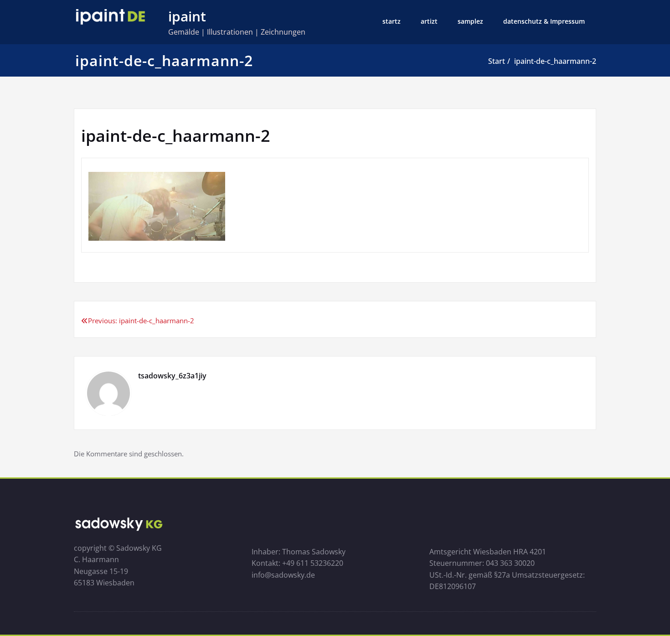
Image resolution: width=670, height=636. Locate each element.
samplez (470, 21)
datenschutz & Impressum (544, 21)
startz (391, 21)
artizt (429, 21)
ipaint (187, 16)
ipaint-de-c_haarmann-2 (555, 61)
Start (496, 61)
